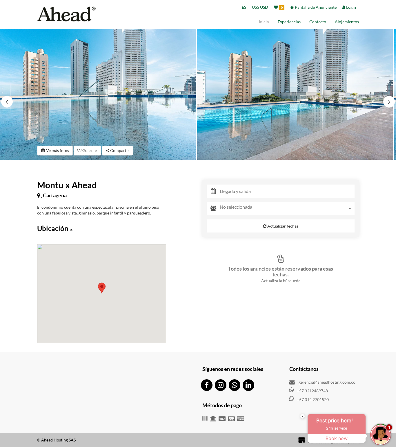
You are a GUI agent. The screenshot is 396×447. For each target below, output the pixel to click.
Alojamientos (347, 21)
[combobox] (287, 208)
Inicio (264, 21)
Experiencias (289, 21)
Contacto (317, 21)
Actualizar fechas (282, 226)
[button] (389, 102)
